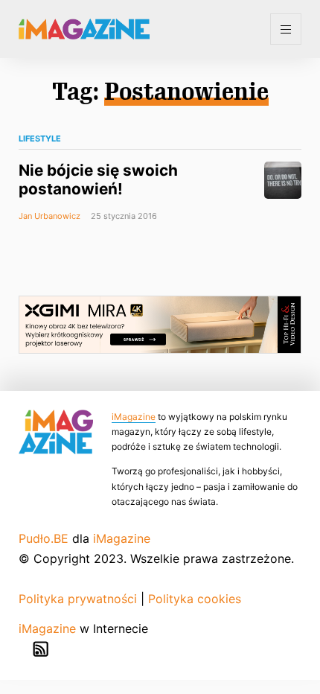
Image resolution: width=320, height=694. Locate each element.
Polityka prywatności (78, 598)
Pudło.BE (43, 538)
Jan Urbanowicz (49, 216)
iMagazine (134, 416)
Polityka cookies (194, 598)
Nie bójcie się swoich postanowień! (98, 179)
